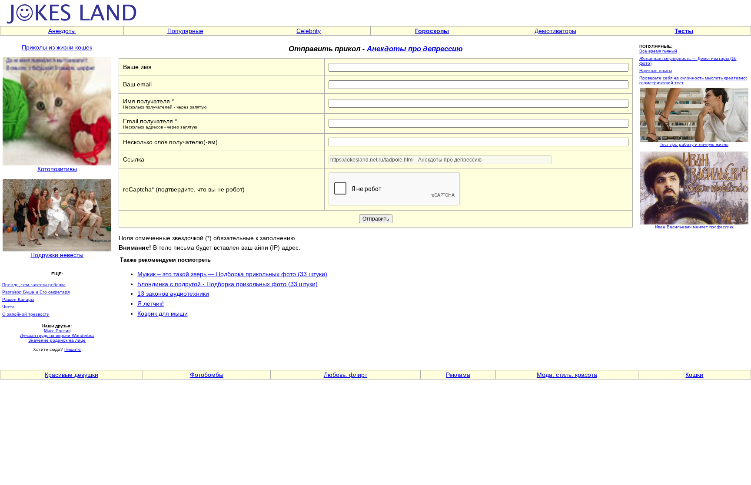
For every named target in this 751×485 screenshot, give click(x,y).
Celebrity (308, 30)
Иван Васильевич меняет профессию (694, 226)
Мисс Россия (57, 330)
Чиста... (10, 306)
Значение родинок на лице (57, 340)
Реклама (458, 374)
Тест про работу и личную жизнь (694, 144)
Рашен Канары (18, 299)
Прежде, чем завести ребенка (34, 284)
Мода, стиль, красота (567, 374)
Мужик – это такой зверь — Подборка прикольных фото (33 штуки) (232, 274)
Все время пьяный (658, 51)
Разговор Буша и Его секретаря (36, 292)
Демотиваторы (555, 30)
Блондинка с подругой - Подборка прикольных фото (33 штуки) (227, 283)
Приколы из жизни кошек (57, 47)
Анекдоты (62, 30)
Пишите (72, 349)
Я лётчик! (150, 303)
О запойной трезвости (26, 314)
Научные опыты (655, 70)
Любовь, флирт (345, 374)
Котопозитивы (57, 168)
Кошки (694, 374)
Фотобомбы (206, 374)
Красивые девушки (71, 374)
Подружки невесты (56, 254)
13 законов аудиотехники (173, 293)
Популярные (185, 30)
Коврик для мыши (162, 313)
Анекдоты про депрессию (415, 48)
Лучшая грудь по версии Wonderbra (57, 335)
